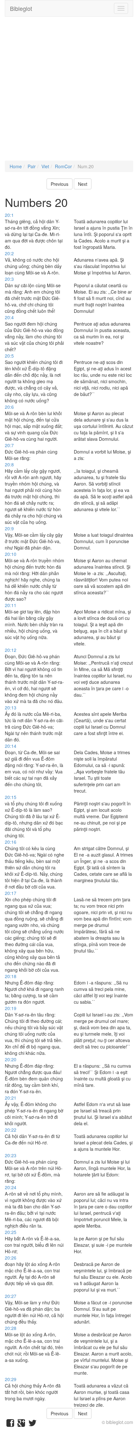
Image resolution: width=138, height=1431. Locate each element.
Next (82, 184)
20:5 (9, 355)
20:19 (10, 1008)
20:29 (10, 1379)
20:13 (10, 707)
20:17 (10, 893)
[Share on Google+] (21, 1424)
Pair (32, 166)
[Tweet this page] (32, 1424)
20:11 (10, 605)
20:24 (10, 1187)
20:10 (10, 554)
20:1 (9, 215)
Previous (59, 184)
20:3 (9, 279)
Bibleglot (21, 8)
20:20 (10, 1059)
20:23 (10, 1155)
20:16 (10, 842)
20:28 (10, 1328)
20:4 (9, 317)
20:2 (9, 253)
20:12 (10, 650)
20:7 (9, 445)
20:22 (10, 1130)
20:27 (10, 1296)
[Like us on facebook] (10, 1424)
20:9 (9, 528)
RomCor (63, 166)
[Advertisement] (69, 92)
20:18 (10, 976)
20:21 (10, 1098)
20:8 (9, 464)
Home (16, 166)
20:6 (9, 407)
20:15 (10, 797)
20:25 (10, 1232)
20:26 (10, 1257)
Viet (45, 166)
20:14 (10, 746)
